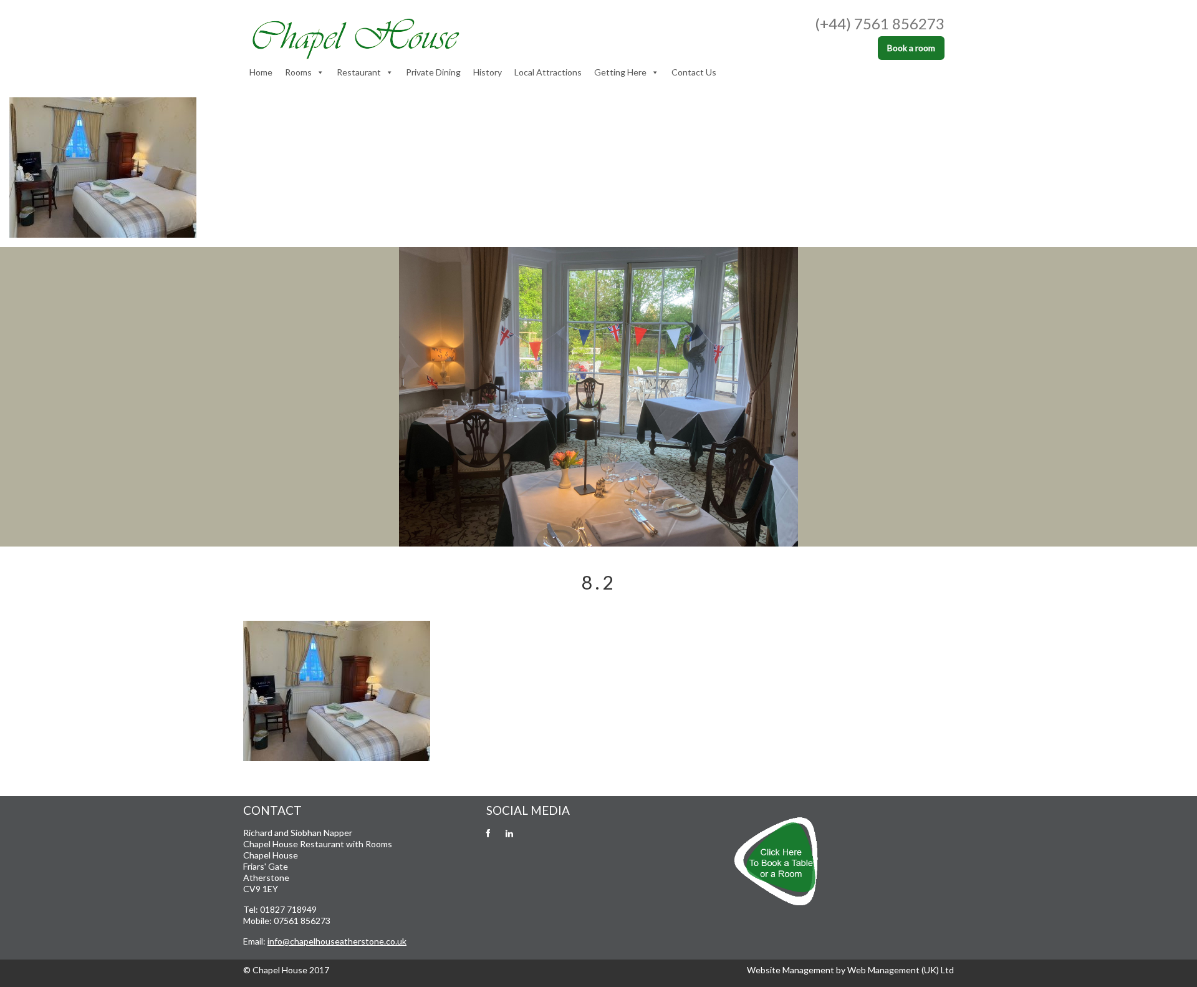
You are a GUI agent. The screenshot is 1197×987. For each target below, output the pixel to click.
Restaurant (359, 72)
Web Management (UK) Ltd (900, 970)
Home (260, 72)
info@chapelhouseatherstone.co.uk (336, 941)
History (487, 72)
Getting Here (620, 72)
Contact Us (693, 72)
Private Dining (433, 72)
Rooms (298, 72)
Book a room (911, 47)
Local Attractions (548, 72)
